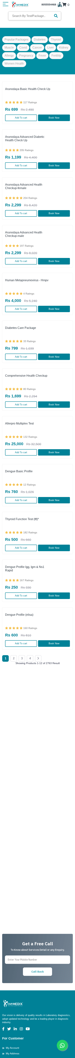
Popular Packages (16, 39)
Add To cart (21, 117)
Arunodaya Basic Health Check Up (27, 89)
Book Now (54, 117)
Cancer (37, 47)
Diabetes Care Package (20, 327)
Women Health (14, 63)
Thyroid (56, 39)
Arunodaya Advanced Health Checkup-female (23, 186)
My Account (12, 1047)
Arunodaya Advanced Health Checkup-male (23, 234)
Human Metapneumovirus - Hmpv (26, 280)
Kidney (63, 47)
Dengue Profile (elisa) (19, 614)
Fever (42, 55)
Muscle (9, 47)
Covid (23, 47)
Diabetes (40, 39)
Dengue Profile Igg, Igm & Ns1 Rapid (24, 568)
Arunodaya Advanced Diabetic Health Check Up (24, 138)
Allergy (9, 55)
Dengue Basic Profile (19, 471)
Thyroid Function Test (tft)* (22, 519)
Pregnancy (26, 55)
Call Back (37, 971)
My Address (12, 1053)
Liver (50, 47)
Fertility (56, 55)
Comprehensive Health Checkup (26, 375)
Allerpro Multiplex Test (19, 423)
